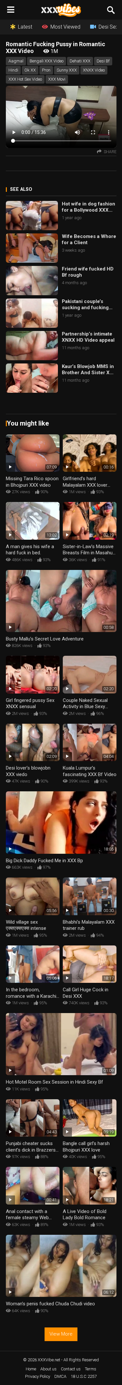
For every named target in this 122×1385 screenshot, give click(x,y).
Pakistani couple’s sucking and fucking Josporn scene (85, 304)
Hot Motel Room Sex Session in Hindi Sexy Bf (54, 1082)
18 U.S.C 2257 (84, 1376)
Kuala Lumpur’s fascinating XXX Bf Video (89, 771)
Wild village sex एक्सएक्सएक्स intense (26, 925)
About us (48, 1368)
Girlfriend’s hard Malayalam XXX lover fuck (85, 485)
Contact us (71, 1368)
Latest (25, 27)
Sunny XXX (67, 70)
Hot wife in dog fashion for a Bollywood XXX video (88, 207)
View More (61, 1334)
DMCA (60, 1376)
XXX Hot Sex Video (25, 79)
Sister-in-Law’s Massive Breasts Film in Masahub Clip (89, 553)
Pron (46, 70)
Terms (90, 1368)
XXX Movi (56, 79)
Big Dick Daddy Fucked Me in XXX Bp (44, 861)
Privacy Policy (37, 1376)
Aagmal (15, 61)
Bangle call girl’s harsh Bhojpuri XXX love (86, 1147)
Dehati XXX (80, 61)
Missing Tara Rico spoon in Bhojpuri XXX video (32, 482)
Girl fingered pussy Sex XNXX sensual (30, 703)
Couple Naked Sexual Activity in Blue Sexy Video (85, 706)
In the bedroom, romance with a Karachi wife (31, 996)
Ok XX (30, 70)
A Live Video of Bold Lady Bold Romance (84, 1214)
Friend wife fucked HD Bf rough (88, 272)
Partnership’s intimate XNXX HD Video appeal (88, 337)
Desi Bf (103, 61)
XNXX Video (94, 70)
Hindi (13, 70)
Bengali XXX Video (46, 61)
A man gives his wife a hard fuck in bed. (30, 550)
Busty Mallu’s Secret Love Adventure (45, 639)
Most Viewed (65, 27)
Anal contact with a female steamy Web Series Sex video (27, 1217)
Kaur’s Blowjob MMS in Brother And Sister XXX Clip (89, 369)
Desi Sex (108, 27)
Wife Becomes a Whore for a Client (89, 239)
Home (31, 1368)
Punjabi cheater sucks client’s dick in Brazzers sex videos (31, 1150)
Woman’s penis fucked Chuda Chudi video (50, 1304)
